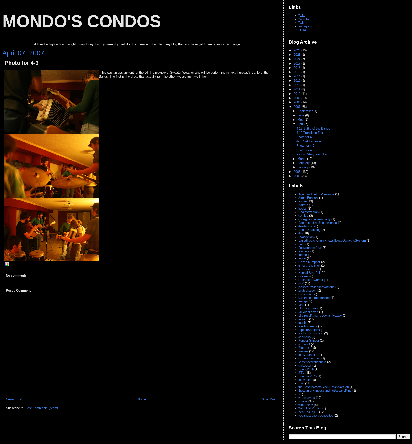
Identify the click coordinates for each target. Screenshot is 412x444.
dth (300, 233)
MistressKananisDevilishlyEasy (320, 315)
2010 (297, 93)
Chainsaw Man (308, 212)
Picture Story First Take (312, 154)
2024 (297, 59)
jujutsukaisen (307, 290)
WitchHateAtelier (309, 408)
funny (302, 258)
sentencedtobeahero (312, 362)
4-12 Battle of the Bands (313, 128)
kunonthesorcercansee (314, 297)
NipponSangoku (309, 330)
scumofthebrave (309, 358)
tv (299, 394)
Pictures (304, 347)
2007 (297, 107)
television (304, 380)
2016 (297, 68)
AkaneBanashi (308, 198)
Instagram (305, 26)
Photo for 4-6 (305, 145)
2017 (297, 63)
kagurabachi (306, 294)
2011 (297, 89)
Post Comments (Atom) (41, 408)
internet (303, 276)
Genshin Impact (309, 262)
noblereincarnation (310, 333)
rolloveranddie (307, 355)
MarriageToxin (308, 308)
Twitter (302, 23)
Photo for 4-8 (305, 137)
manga (303, 301)
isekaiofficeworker (310, 280)
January (303, 167)
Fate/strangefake (310, 247)
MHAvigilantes (308, 312)
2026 (297, 50)
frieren (302, 255)
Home (142, 399)
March (302, 158)
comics (303, 215)
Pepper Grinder (308, 340)
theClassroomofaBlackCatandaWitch (323, 387)
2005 (297, 176)
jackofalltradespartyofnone (316, 287)
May (301, 119)
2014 (297, 76)
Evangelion (306, 237)
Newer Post (14, 399)
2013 (297, 80)
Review (303, 351)
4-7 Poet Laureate (308, 141)
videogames (306, 397)
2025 (297, 54)
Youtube (303, 19)
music (302, 322)
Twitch (302, 15)
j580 (301, 283)
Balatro (303, 205)
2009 (297, 98)
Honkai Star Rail (309, 272)
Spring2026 (306, 369)
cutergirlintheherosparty (314, 219)
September (306, 111)
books (302, 208)
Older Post (269, 399)
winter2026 (305, 405)
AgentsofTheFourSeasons (316, 194)
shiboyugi (304, 365)
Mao (301, 305)
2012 (297, 85)
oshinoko (304, 337)
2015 (297, 72)
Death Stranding (309, 230)
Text (301, 383)
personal (304, 344)
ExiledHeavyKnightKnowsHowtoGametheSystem (332, 240)
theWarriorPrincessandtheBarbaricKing (324, 390)
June (301, 115)
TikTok (303, 30)
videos (302, 401)
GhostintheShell (309, 265)
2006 (297, 172)
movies (303, 319)
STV (301, 372)
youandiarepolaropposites (315, 415)
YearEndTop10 (308, 412)
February (304, 163)
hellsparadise (307, 269)
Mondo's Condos (81, 21)
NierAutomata (307, 326)
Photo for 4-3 (22, 63)
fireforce (303, 251)
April (300, 124)
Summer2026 (307, 376)
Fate (301, 244)
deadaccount (307, 226)
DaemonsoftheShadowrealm (317, 222)
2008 (297, 102)
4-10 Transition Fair (309, 133)
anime (302, 201)
